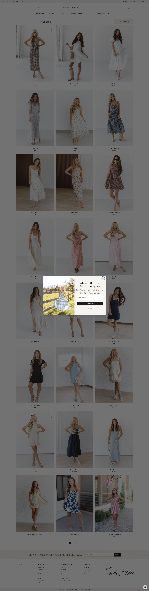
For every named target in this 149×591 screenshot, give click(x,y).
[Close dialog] (103, 278)
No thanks (90, 308)
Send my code (90, 303)
